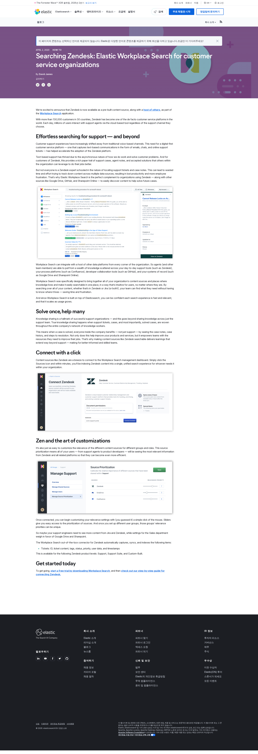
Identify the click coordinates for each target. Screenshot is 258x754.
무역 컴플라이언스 (145, 680)
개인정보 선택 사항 (143, 735)
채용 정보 (89, 667)
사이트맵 (70, 724)
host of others (151, 109)
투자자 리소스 (211, 637)
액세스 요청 (141, 646)
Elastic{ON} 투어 (213, 671)
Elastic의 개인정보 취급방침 (150, 676)
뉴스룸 (87, 651)
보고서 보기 (90, 2)
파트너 (188, 3)
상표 (37, 724)
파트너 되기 (141, 651)
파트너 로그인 (142, 642)
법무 (137, 667)
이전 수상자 (210, 667)
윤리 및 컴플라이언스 (146, 685)
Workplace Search (50, 113)
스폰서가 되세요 (213, 676)
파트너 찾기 (141, 637)
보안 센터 (140, 671)
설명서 (131, 11)
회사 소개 (178, 3)
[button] (217, 41)
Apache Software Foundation (131, 732)
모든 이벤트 (210, 680)
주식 (206, 651)
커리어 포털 (90, 671)
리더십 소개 (90, 642)
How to (57, 50)
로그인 (220, 3)
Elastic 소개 (90, 637)
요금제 (122, 11)
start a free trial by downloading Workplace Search (80, 570)
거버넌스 (209, 642)
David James (46, 74)
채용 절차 (89, 676)
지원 (196, 3)
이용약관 (44, 724)
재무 (206, 646)
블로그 (40, 21)
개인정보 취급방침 (57, 724)
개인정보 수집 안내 (125, 735)
